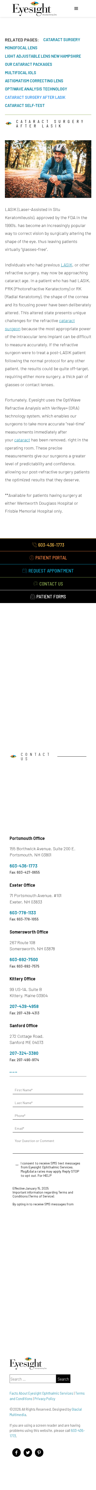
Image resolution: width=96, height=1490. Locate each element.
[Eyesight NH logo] (34, 8)
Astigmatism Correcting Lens (34, 80)
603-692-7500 (24, 959)
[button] (76, 8)
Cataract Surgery (61, 39)
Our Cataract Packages (28, 64)
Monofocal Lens (21, 47)
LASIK (66, 264)
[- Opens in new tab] (39, 1452)
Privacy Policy (44, 1398)
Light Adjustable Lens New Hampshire (43, 56)
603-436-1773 (23, 865)
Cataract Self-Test (25, 105)
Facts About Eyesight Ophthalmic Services (41, 1393)
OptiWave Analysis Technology (36, 89)
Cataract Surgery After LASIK (35, 97)
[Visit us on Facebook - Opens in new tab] (16, 1452)
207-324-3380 (24, 1053)
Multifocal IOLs (20, 72)
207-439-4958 (24, 1006)
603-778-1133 (23, 912)
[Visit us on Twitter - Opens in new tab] (27, 1452)
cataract (22, 439)
